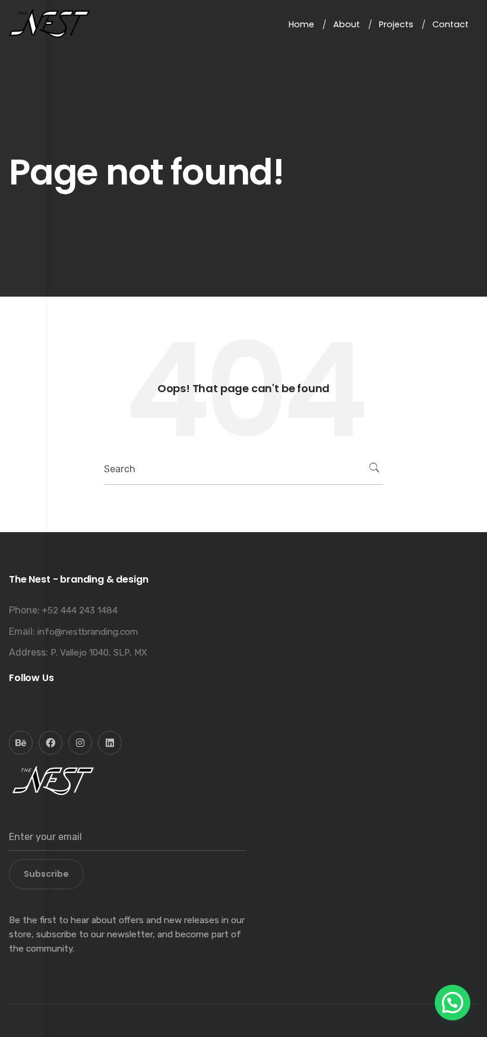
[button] (452, 1002)
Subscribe (46, 874)
